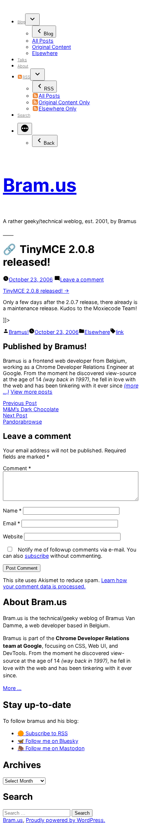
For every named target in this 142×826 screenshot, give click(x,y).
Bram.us (39, 185)
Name (12, 510)
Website (13, 536)
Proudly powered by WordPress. (65, 820)
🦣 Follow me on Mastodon (50, 748)
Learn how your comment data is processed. (65, 583)
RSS (26, 77)
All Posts (43, 41)
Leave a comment (82, 279)
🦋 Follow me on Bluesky (47, 741)
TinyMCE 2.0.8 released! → (36, 291)
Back (49, 143)
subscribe (37, 556)
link (120, 332)
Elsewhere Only (57, 108)
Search (23, 115)
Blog (21, 22)
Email (11, 523)
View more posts (31, 392)
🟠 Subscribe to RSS (42, 733)
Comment (17, 468)
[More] (24, 129)
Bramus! (19, 332)
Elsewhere (45, 53)
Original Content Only (64, 102)
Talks (22, 60)
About (22, 66)
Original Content (51, 47)
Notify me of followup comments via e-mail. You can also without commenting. (69, 552)
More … (12, 688)
